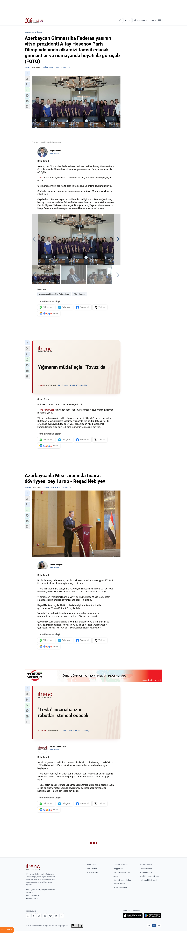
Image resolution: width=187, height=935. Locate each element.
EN (149, 925)
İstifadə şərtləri (146, 869)
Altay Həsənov (79, 294)
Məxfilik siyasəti (146, 873)
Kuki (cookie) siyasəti (148, 880)
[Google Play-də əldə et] (152, 915)
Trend (40, 177)
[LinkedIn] (56, 915)
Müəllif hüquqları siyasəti (149, 876)
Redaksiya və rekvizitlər (122, 873)
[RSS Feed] (61, 915)
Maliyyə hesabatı (120, 888)
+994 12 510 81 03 (32, 895)
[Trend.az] (34, 20)
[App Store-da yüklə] (133, 915)
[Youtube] (45, 915)
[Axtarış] (120, 20)
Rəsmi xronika (92, 873)
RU (159, 925)
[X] (39, 915)
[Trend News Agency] (33, 867)
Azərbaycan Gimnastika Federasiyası (54, 294)
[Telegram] (50, 915)
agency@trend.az (32, 898)
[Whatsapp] (28, 915)
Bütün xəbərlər (54, 154)
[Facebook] (33, 915)
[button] (27, 73)
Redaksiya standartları (122, 880)
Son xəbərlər (92, 869)
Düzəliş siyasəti (119, 884)
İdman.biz (49, 409)
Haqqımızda (118, 869)
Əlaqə (115, 876)
